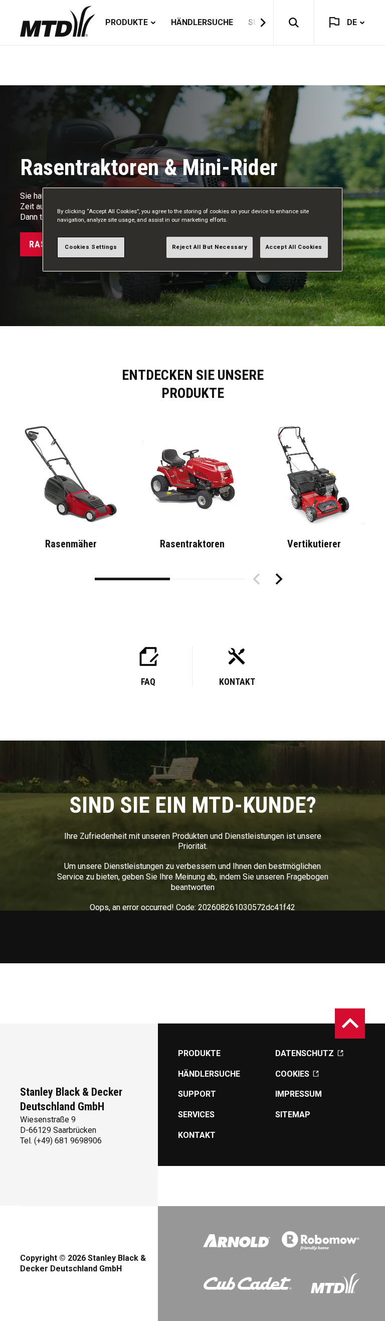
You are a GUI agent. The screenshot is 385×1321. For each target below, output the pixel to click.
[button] (256, 23)
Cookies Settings (91, 246)
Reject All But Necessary (210, 246)
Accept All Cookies (294, 246)
